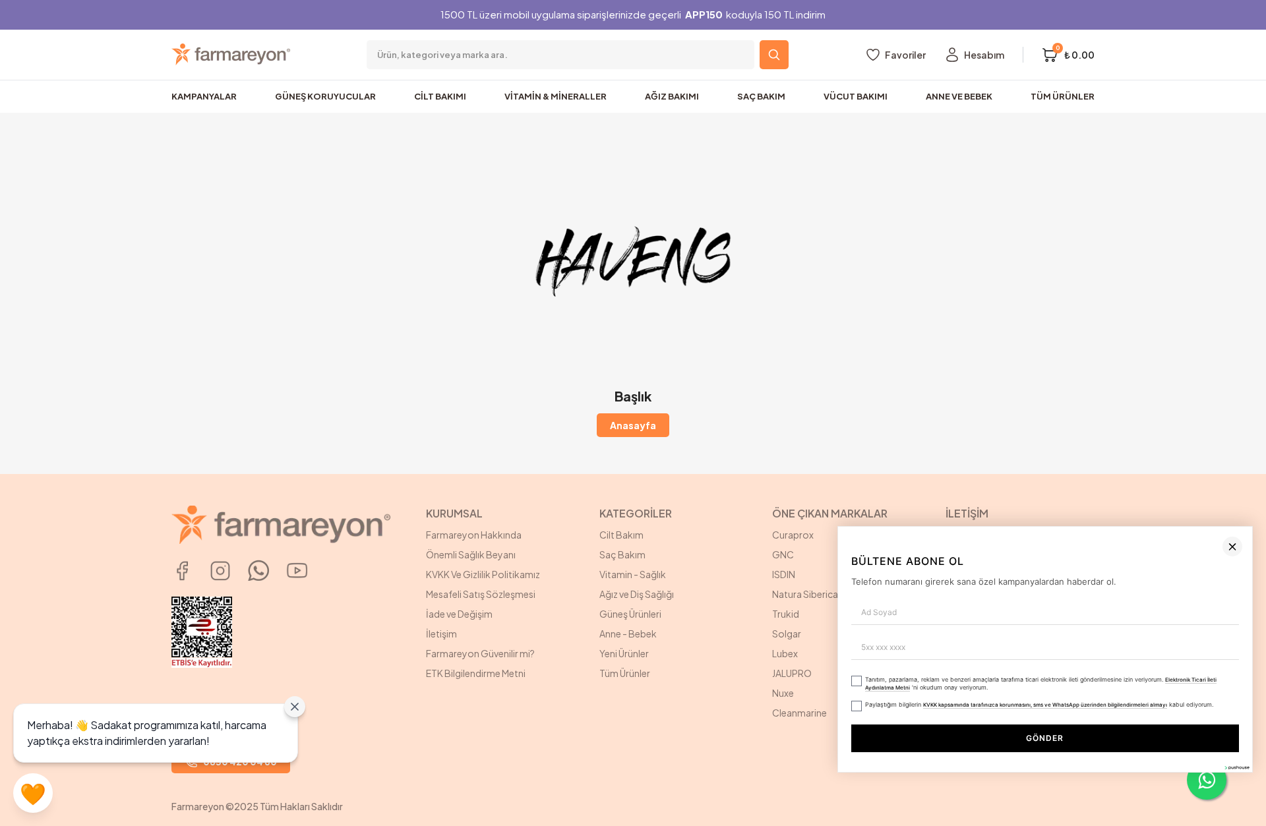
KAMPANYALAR (204, 96)
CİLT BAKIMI (440, 96)
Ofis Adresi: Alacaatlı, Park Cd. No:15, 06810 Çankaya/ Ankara (1013, 574)
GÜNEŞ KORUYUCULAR (325, 96)
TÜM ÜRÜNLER (1063, 96)
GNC (783, 554)
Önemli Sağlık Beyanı (471, 554)
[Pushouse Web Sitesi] (1236, 820)
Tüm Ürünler (624, 673)
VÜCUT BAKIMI (856, 96)
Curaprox (793, 535)
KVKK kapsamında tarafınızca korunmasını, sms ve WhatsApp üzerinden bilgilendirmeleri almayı (944, 758)
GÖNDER (994, 791)
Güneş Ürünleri (630, 614)
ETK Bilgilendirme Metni (476, 673)
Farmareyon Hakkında (474, 535)
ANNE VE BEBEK (959, 96)
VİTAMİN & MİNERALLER (555, 96)
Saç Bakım (622, 554)
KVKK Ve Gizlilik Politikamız (483, 574)
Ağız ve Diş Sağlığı (636, 594)
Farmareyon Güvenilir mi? (480, 653)
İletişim (441, 633)
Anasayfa (633, 425)
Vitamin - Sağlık (632, 574)
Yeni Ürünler (624, 653)
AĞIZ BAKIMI (672, 96)
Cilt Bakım (621, 535)
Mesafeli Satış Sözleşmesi (480, 594)
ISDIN (783, 574)
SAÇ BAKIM (761, 96)
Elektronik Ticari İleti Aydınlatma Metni (1112, 737)
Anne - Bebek (628, 633)
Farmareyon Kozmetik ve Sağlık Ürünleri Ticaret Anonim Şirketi (1013, 541)
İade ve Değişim (459, 614)
